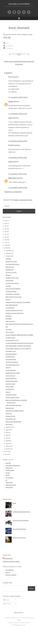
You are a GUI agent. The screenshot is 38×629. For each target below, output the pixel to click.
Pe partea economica (11, 354)
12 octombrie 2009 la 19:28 (17, 97)
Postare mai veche (27, 61)
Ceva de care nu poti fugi (12, 283)
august (8, 429)
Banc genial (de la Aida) (12, 305)
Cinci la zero (9, 413)
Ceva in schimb (10, 386)
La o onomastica (10, 307)
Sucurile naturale (10, 356)
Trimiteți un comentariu (13, 192)
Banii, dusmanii (19, 28)
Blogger (19, 620)
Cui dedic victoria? (10, 337)
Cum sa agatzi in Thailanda (13, 288)
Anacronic (8, 463)
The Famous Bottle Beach (12, 264)
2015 (5, 231)
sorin (10, 118)
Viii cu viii (8, 367)
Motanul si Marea (10, 416)
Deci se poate (9, 424)
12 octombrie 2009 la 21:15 (17, 114)
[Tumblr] (29, 12)
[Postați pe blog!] (6, 37)
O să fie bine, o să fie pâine (12, 294)
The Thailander (9, 570)
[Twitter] (19, 12)
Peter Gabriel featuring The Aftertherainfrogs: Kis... (19, 324)
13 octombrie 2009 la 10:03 (17, 141)
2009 (5, 248)
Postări (7, 600)
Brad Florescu (9, 45)
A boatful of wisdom (11, 394)
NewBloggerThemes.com (19, 625)
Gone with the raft (10, 419)
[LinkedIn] (24, 12)
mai (7, 438)
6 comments (9, 48)
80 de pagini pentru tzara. (12, 365)
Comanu (7, 473)
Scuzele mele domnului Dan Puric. (21, 511)
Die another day (10, 389)
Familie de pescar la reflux (13, 373)
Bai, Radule (9, 318)
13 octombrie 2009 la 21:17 (17, 174)
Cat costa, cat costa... (11, 272)
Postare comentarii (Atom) (22, 200)
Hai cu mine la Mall (11, 359)
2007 (5, 454)
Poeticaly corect (10, 267)
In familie (8, 286)
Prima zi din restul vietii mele (13, 421)
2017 (5, 226)
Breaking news (9, 269)
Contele (7, 475)
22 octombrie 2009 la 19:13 (17, 187)
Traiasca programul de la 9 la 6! (14, 310)
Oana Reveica (9, 482)
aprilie (7, 440)
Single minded (9, 280)
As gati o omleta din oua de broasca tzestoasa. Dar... (20, 343)
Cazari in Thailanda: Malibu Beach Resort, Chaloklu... (20, 335)
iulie (7, 432)
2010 (5, 245)
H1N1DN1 (8, 259)
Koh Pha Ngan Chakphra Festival (15, 410)
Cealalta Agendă (9, 470)
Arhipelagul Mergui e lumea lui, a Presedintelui (18, 302)
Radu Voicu (12, 178)
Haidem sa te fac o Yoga (12, 277)
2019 (5, 220)
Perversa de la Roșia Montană (20, 520)
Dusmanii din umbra (11, 378)
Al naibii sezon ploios (11, 291)
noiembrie (8, 253)
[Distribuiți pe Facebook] (9, 37)
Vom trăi (8, 392)
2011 (5, 242)
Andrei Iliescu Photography (12, 465)
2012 (5, 239)
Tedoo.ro (7, 572)
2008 (5, 451)
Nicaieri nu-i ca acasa (11, 261)
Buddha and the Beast (12, 381)
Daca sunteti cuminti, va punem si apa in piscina (18, 345)
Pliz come (8, 275)
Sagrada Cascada (10, 384)
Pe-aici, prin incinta (11, 370)
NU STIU (8, 299)
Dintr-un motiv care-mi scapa (13, 297)
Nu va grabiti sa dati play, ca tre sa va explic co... (18, 348)
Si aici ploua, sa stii (11, 351)
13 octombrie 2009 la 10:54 (17, 157)
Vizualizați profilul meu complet (11, 561)
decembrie (8, 250)
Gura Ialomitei (9, 477)
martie (7, 443)
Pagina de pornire (18, 612)
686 (7, 326)
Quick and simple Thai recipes (13, 405)
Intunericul (8, 316)
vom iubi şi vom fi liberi (19, 4)
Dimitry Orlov (9, 468)
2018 (5, 223)
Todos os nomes (10, 321)
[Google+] (14, 12)
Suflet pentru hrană (10, 485)
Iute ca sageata (10, 332)
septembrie (9, 427)
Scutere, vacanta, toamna (12, 397)
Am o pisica (9, 329)
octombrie (8, 256)
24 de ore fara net (10, 375)
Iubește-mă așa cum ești (19, 537)
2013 (5, 237)
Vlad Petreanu (9, 487)
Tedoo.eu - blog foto (10, 575)
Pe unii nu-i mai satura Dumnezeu (14, 313)
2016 (5, 229)
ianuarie (8, 449)
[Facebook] (9, 12)
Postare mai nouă (10, 61)
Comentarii (8, 603)
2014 (5, 234)
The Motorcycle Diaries (12, 362)
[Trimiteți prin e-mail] (4, 37)
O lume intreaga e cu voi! (12, 340)
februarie (8, 446)
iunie (7, 435)
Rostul (14, 503)
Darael (10, 101)
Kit (6, 480)
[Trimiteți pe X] (8, 37)
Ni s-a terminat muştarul (19, 529)
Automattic (16, 622)
